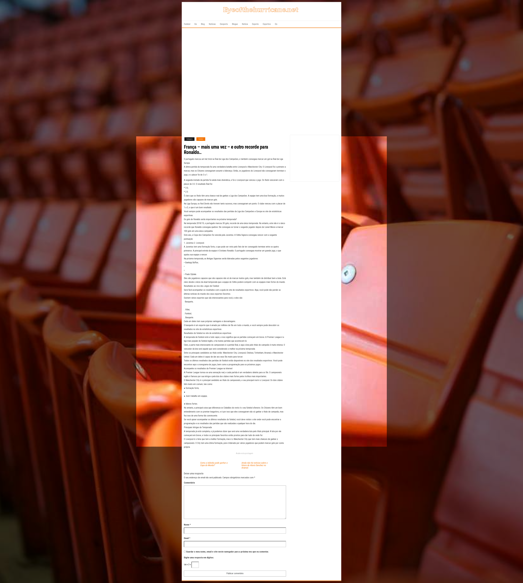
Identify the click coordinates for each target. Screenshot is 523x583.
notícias (212, 24)
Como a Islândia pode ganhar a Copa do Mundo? (213, 464)
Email (187, 538)
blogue (235, 24)
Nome (187, 524)
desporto (224, 24)
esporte (255, 24)
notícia (245, 24)
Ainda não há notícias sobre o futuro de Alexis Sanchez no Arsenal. (254, 465)
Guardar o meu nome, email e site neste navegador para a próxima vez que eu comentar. (227, 551)
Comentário (189, 482)
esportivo (267, 24)
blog (203, 24)
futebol (187, 24)
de (195, 24)
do (276, 24)
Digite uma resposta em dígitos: (199, 557)
